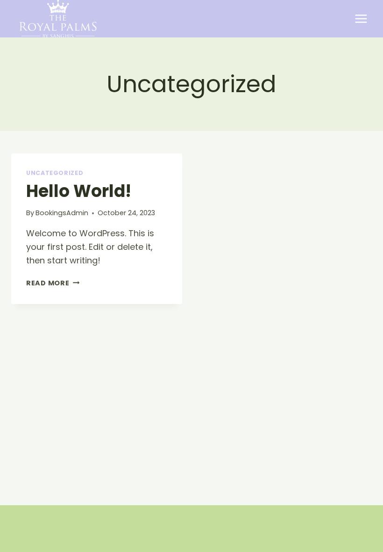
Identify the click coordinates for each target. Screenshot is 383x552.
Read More (52, 283)
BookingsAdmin (61, 213)
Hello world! (78, 191)
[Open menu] (361, 18)
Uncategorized (54, 173)
